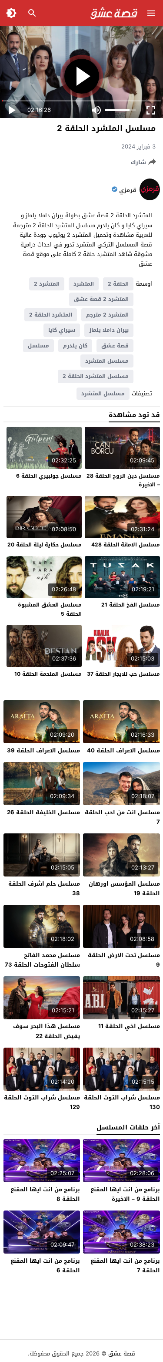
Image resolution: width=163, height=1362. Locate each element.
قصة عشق (115, 346)
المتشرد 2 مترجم (107, 315)
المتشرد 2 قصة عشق (101, 299)
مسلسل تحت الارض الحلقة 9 (124, 960)
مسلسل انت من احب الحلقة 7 (122, 817)
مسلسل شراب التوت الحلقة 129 (42, 1102)
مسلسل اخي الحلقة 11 (129, 1026)
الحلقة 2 (118, 284)
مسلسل (38, 346)
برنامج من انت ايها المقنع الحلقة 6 (45, 1265)
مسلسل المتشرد (107, 361)
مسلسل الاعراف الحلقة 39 (43, 750)
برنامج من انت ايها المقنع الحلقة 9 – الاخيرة (125, 1194)
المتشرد (83, 284)
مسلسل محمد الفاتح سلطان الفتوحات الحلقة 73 (42, 960)
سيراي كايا (61, 330)
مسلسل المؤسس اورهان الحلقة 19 (124, 888)
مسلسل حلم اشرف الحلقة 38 (44, 888)
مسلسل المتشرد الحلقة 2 (96, 376)
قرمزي (127, 190)
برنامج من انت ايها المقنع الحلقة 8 (45, 1194)
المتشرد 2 (47, 284)
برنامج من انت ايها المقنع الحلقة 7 (125, 1265)
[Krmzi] (150, 198)
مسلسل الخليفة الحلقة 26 (43, 812)
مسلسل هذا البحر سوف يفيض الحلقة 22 (46, 1031)
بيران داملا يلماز (109, 330)
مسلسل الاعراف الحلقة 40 (123, 750)
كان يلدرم (75, 346)
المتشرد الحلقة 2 (50, 315)
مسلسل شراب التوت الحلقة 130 (122, 1102)
